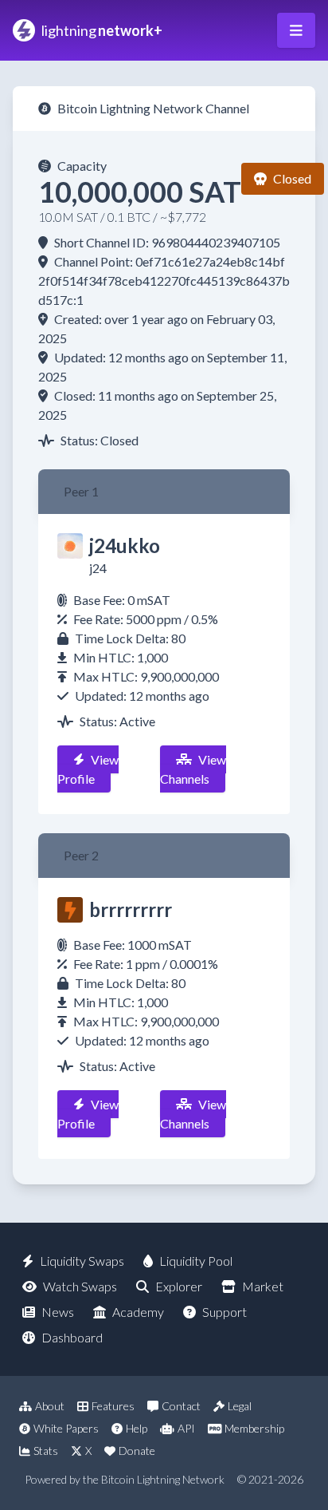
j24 (98, 567)
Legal (240, 1406)
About (49, 1406)
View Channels (193, 769)
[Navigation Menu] (296, 30)
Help (136, 1428)
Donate (137, 1450)
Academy (138, 1311)
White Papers (66, 1428)
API (186, 1428)
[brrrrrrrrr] (70, 910)
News (57, 1311)
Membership (254, 1428)
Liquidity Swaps (82, 1260)
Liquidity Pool (195, 1260)
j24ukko (124, 545)
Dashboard (72, 1337)
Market (262, 1286)
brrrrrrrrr (130, 909)
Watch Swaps (80, 1286)
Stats (45, 1450)
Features (113, 1406)
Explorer (178, 1286)
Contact (181, 1406)
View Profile (88, 769)
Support (224, 1311)
